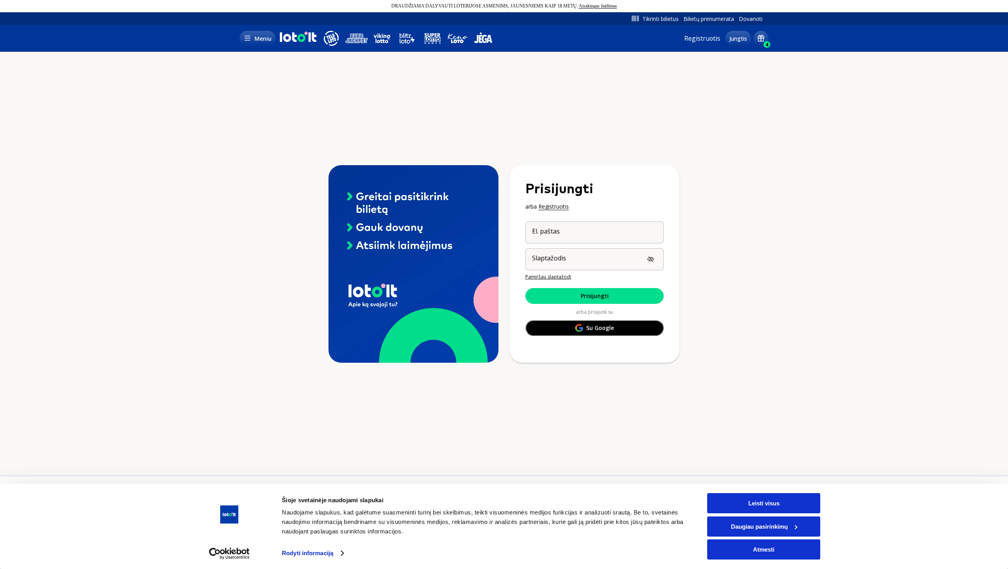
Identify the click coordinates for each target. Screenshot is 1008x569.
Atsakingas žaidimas (598, 6)
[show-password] (650, 259)
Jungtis (738, 38)
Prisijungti (595, 296)
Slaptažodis (549, 258)
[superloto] (432, 38)
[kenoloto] (457, 38)
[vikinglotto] (382, 38)
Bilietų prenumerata (708, 19)
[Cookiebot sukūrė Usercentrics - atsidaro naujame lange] (229, 554)
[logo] (297, 40)
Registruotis (702, 38)
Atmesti (763, 549)
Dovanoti (751, 19)
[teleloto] (331, 38)
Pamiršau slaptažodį (548, 276)
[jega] (483, 38)
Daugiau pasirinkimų (759, 526)
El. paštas (546, 231)
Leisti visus (764, 503)
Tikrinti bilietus (660, 19)
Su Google (600, 328)
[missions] (761, 38)
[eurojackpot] (356, 38)
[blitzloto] (407, 38)
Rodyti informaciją (307, 553)
